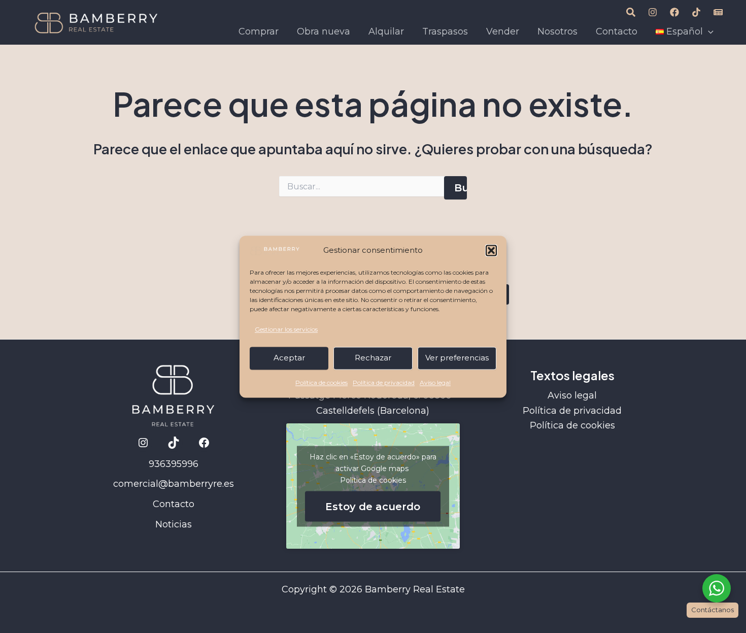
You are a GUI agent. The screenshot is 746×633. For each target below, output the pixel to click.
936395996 (173, 464)
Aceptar (289, 358)
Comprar (259, 31)
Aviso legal (435, 382)
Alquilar (386, 31)
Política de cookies (321, 382)
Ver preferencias (457, 358)
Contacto (616, 31)
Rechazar (373, 358)
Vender (502, 31)
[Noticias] (718, 12)
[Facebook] (674, 12)
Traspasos (445, 31)
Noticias (173, 524)
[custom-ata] (630, 12)
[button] (491, 251)
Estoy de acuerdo (372, 506)
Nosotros (557, 31)
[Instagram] (652, 12)
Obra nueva (323, 31)
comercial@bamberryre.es (173, 483)
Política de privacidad (384, 382)
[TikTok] (696, 12)
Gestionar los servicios (286, 330)
